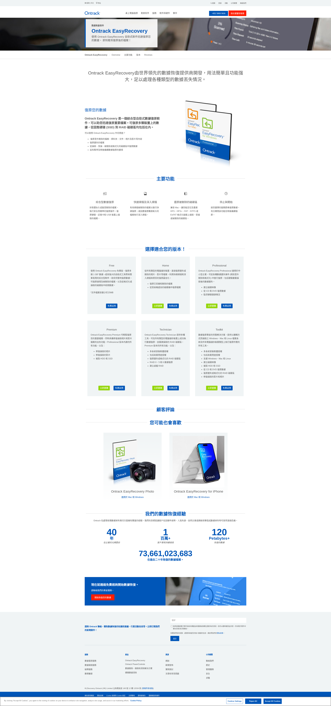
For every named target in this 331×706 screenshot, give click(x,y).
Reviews (148, 55)
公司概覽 (234, 3)
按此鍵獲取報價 (237, 13)
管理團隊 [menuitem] (210, 669)
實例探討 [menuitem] (169, 669)
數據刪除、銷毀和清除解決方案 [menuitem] (138, 668)
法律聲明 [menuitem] (132, 696)
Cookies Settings (235, 701)
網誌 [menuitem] (167, 661)
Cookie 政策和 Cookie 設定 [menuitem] (115, 696)
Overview (116, 55)
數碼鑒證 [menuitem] (88, 673)
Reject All (253, 701)
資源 (219, 3)
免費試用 (112, 306)
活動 (226, 3)
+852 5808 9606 (218, 13)
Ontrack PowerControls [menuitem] (135, 664)
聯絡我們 (243, 3)
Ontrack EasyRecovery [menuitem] (135, 660)
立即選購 (158, 306)
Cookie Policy (135, 701)
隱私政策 (220, 633)
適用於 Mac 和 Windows (132, 497)
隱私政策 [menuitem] (100, 696)
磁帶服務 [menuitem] (88, 669)
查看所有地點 (147, 688)
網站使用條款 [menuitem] (89, 696)
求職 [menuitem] (208, 678)
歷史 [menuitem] (208, 665)
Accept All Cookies (272, 701)
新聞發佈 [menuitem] (169, 665)
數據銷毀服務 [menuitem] (90, 665)
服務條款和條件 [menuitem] (154, 696)
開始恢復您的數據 (103, 597)
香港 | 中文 (90, 3)
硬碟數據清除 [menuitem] (131, 672)
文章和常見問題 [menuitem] (172, 673)
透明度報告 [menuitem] (142, 696)
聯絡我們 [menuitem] (210, 661)
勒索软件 (145, 13)
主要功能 (128, 55)
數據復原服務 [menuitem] (90, 661)
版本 (138, 55)
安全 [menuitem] (208, 673)
